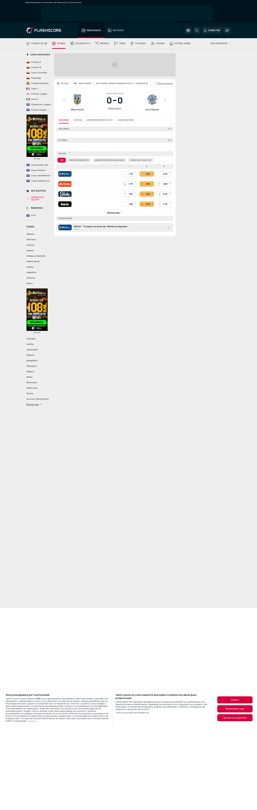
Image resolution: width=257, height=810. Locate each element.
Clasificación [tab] (125, 120)
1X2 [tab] (62, 160)
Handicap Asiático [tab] (140, 160)
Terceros (32, 721)
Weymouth (77, 109)
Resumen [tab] (64, 120)
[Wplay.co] (65, 174)
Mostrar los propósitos (234, 718)
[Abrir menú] (227, 30)
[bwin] (65, 204)
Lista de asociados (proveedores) (132, 712)
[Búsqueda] (196, 30)
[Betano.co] (65, 184)
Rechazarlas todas (235, 708)
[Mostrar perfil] (77, 99)
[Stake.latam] (65, 194)
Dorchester (152, 109)
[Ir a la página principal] (46, 30)
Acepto (235, 700)
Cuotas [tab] (78, 120)
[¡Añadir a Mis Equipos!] (64, 99)
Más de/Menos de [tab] (79, 160)
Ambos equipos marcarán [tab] (109, 160)
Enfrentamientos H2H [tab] (100, 120)
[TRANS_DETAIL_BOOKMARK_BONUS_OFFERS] (188, 30)
